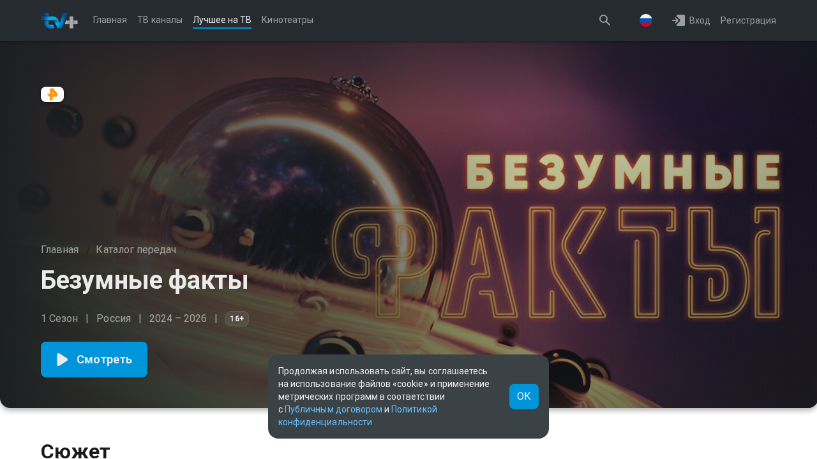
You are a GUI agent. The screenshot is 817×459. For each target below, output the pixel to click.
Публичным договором (333, 409)
